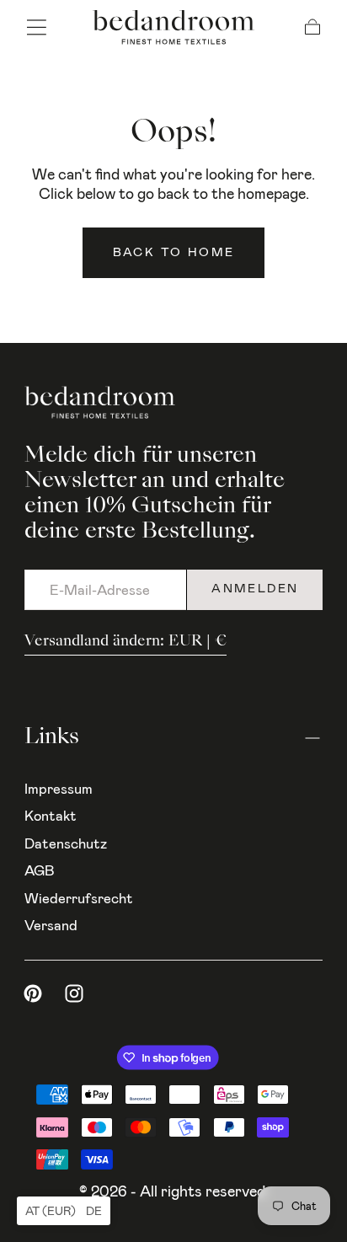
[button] (36, 27)
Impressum (58, 788)
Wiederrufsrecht (78, 898)
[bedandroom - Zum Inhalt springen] (173, 27)
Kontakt (50, 815)
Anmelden (254, 589)
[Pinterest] (32, 993)
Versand (50, 925)
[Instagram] (74, 993)
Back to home (174, 252)
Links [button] (51, 737)
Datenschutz (65, 843)
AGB (39, 870)
